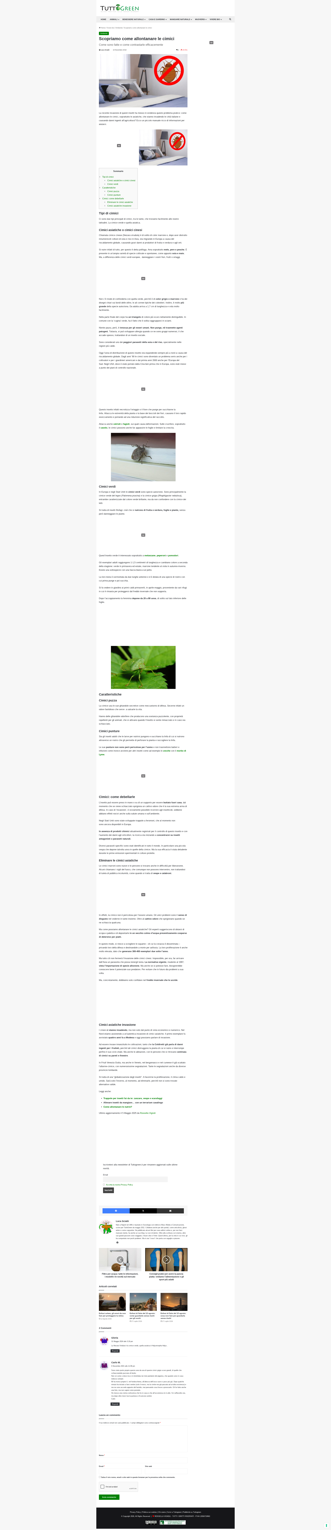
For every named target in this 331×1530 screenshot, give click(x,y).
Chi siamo (162, 1512)
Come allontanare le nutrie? (117, 1107)
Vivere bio (110, 28)
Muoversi (200, 19)
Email (105, 1175)
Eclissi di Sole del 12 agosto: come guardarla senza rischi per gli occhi (142, 1315)
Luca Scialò (105, 50)
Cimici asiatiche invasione (119, 206)
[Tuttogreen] (119, 8)
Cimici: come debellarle (113, 198)
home (103, 19)
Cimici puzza (113, 191)
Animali (113, 19)
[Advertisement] (118, 145)
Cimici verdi (112, 184)
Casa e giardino (157, 19)
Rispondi (115, 1351)
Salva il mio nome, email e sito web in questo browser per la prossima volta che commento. (138, 1477)
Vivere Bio (215, 19)
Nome (102, 1455)
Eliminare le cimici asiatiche (120, 202)
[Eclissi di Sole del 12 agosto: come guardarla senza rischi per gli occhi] (143, 1302)
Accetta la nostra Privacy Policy (119, 1185)
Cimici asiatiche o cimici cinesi (121, 180)
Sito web (148, 1466)
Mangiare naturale (180, 19)
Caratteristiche (109, 187)
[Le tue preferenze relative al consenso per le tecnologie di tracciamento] (326, 1525)
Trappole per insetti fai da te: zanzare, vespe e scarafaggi (132, 1098)
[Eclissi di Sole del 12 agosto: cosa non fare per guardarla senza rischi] (174, 1302)
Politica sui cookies (149, 1512)
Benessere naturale (133, 19)
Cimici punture (114, 195)
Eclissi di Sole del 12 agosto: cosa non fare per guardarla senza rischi (173, 1315)
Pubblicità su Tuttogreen (192, 1512)
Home (102, 28)
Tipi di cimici (108, 177)
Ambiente (119, 28)
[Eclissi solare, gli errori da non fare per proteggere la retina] (112, 1302)
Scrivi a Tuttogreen (174, 1512)
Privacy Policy (135, 1512)
